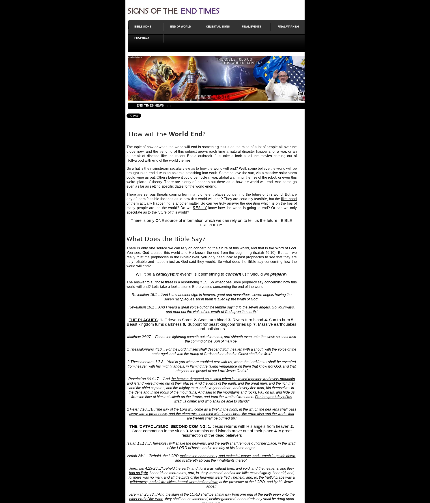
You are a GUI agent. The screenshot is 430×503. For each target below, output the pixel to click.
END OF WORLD (180, 26)
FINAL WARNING (288, 26)
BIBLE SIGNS (142, 26)
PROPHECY (142, 37)
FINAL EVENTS (251, 26)
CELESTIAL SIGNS (218, 26)
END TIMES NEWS (150, 105)
